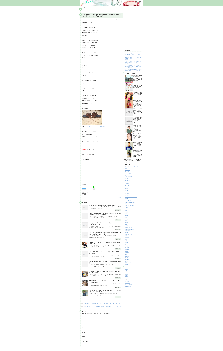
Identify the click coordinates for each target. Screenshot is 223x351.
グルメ (126, 178)
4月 (127, 271)
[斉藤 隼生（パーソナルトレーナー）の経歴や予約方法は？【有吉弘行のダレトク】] (85, 245)
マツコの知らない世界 (129, 202)
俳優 (126, 213)
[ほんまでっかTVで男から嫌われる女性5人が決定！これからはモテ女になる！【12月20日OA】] (85, 225)
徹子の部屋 (127, 230)
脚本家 (126, 257)
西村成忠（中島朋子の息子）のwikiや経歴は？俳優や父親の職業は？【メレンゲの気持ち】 (137, 111)
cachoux (119, 197)
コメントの (128, 284)
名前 (83, 327)
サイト (83, 336)
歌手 (126, 244)
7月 (127, 270)
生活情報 (127, 249)
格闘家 (126, 242)
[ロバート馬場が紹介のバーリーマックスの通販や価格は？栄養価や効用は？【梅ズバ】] (85, 254)
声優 (126, 220)
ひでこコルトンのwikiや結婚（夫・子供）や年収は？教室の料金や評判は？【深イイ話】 (102, 303)
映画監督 (127, 237)
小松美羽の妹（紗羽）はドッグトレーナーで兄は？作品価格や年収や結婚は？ (133, 54)
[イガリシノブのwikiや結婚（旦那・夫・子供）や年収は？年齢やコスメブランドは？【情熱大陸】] (85, 293)
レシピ (126, 208)
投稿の (127, 283)
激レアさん (127, 247)
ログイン (127, 281)
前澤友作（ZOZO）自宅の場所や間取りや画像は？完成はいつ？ (104, 205)
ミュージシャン (128, 203)
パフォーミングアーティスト (131, 197)
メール (84, 332)
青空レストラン (128, 262)
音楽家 (126, 264)
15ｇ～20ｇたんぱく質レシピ (131, 166)
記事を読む (118, 210)
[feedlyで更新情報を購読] (137, 2)
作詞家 (126, 212)
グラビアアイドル (129, 176)
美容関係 (127, 256)
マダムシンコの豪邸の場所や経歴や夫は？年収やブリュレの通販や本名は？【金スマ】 (137, 120)
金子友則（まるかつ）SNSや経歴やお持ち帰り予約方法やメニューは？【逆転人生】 (133, 58)
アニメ (126, 175)
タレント (127, 186)
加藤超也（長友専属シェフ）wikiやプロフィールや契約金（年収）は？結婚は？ (137, 145)
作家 (126, 210)
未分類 (126, 239)
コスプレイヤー (128, 180)
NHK (126, 168)
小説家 (126, 225)
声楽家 (126, 222)
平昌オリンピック (129, 227)
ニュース (127, 192)
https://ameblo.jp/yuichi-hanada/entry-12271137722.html (96, 126)
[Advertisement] (92, 172)
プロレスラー (128, 200)
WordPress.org (128, 286)
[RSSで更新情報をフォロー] (140, 2)
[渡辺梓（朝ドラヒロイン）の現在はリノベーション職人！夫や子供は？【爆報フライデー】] (85, 283)
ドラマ (126, 190)
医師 (126, 217)
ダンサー (127, 188)
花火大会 (127, 259)
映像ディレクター (129, 234)
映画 (126, 235)
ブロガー (127, 198)
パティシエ (127, 195)
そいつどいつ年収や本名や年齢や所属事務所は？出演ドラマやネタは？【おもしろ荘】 (133, 62)
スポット (127, 183)
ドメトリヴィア (88, 2)
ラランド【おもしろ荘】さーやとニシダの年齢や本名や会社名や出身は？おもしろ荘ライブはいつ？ (133, 66)
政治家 (126, 232)
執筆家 (126, 219)
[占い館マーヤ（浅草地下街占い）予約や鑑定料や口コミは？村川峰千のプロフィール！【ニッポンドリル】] (85, 216)
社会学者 (127, 252)
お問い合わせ (85, 7)
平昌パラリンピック (129, 229)
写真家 (126, 215)
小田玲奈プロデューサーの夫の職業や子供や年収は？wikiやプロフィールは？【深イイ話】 (103, 306)
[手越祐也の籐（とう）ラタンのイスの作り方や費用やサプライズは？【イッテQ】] (85, 264)
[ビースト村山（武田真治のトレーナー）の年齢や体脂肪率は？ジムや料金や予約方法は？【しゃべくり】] (85, 235)
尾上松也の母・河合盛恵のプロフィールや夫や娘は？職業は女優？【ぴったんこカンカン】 (137, 136)
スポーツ (127, 185)
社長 (126, 254)
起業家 (126, 261)
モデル (126, 207)
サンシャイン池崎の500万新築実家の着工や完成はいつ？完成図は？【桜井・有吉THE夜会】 (137, 78)
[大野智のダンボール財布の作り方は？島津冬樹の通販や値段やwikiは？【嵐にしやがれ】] (85, 274)
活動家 (126, 246)
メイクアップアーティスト (130, 205)
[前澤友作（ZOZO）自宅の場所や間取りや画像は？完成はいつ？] (85, 207)
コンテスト (127, 181)
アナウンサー (128, 173)
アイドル (127, 171)
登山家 (126, 251)
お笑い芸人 (127, 170)
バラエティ (119, 19)
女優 (126, 224)
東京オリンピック (129, 240)
